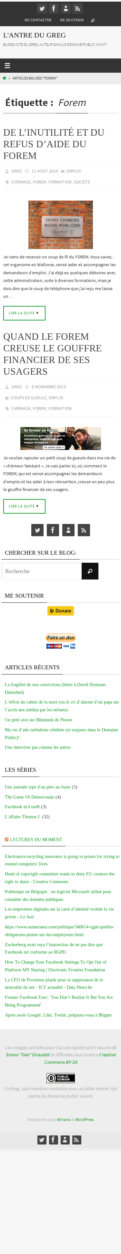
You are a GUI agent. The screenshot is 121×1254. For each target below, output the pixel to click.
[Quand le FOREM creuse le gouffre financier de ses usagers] (60, 431)
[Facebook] (54, 8)
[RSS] (78, 8)
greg (16, 170)
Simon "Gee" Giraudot (27, 1047)
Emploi (73, 170)
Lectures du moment (36, 832)
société (82, 180)
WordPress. (84, 1112)
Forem (39, 180)
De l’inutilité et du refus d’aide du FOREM (54, 144)
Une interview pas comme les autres (37, 739)
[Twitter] (42, 8)
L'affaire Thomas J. (23, 809)
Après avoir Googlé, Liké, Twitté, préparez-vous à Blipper (58, 1007)
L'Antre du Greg (34, 35)
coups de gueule (28, 393)
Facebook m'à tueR (22, 799)
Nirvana (63, 1112)
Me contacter (38, 19)
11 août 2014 (45, 170)
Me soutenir (72, 19)
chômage (21, 180)
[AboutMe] (66, 8)
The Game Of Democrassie (29, 789)
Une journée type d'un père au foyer (38, 779)
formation (60, 180)
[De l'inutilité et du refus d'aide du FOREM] (60, 221)
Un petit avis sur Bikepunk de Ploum (38, 712)
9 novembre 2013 (49, 383)
